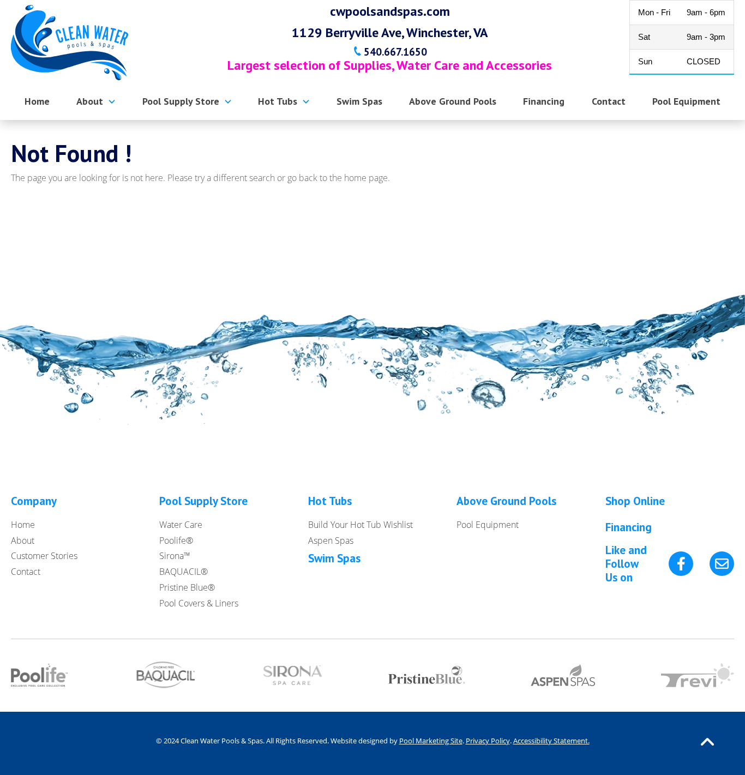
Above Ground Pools (506, 501)
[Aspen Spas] (563, 676)
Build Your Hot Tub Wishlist (360, 525)
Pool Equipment (487, 525)
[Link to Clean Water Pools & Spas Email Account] (722, 563)
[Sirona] (292, 676)
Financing (628, 527)
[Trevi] (697, 676)
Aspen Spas (330, 540)
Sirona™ (174, 556)
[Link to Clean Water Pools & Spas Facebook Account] (681, 563)
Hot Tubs (330, 501)
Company (34, 501)
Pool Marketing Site (430, 741)
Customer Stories (44, 556)
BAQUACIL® (183, 572)
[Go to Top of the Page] (707, 741)
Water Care (180, 525)
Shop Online (635, 501)
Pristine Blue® (187, 587)
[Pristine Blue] (426, 676)
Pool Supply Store (203, 501)
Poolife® (176, 540)
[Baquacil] (166, 676)
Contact (25, 572)
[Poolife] (39, 676)
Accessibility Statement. (551, 741)
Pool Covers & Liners (198, 603)
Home (23, 525)
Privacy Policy (488, 741)
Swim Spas (334, 558)
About (22, 540)
